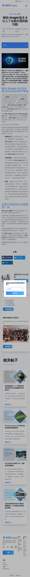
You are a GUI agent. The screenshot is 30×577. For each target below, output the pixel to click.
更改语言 (15, 293)
